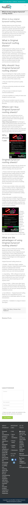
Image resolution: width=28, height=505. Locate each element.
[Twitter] (12, 460)
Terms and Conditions (14, 436)
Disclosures (14, 450)
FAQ (12, 431)
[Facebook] (15, 460)
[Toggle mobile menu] (25, 5)
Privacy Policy (13, 441)
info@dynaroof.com (21, 1)
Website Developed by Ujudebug (14, 501)
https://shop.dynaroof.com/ (9, 122)
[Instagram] (14, 462)
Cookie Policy (13, 446)
